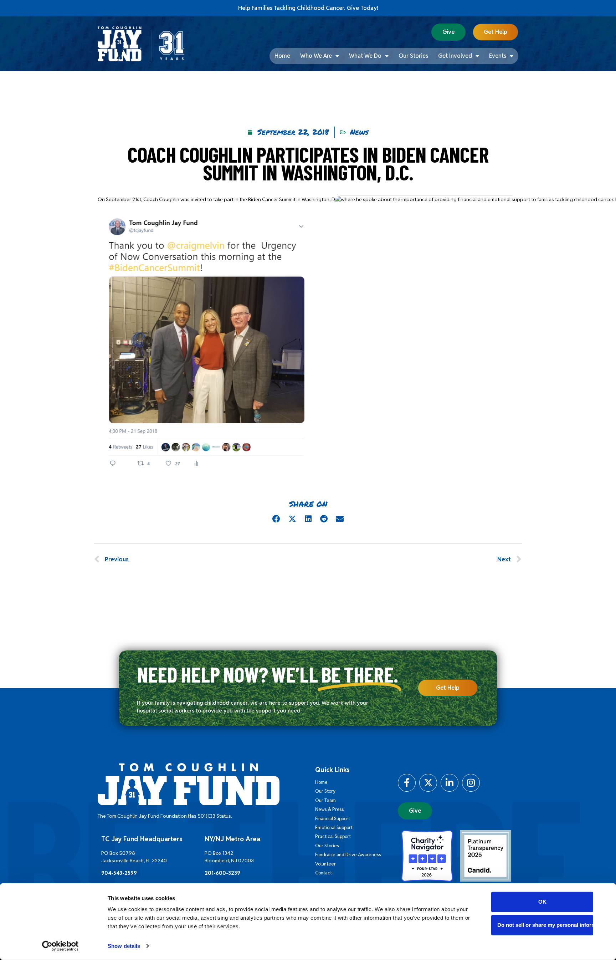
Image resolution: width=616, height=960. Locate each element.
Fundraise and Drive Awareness (348, 855)
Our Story (325, 791)
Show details (124, 946)
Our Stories (413, 56)
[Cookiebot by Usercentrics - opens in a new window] (60, 946)
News (359, 132)
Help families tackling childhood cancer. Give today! (308, 8)
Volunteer (325, 864)
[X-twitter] (428, 783)
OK (542, 902)
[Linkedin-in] (449, 783)
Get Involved (455, 56)
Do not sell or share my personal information (545, 925)
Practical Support (333, 836)
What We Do (365, 56)
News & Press (329, 809)
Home (282, 56)
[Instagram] (471, 783)
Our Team (325, 800)
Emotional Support (334, 827)
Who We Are (316, 56)
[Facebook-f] (407, 783)
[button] (276, 519)
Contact (323, 873)
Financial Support (332, 819)
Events (497, 56)
